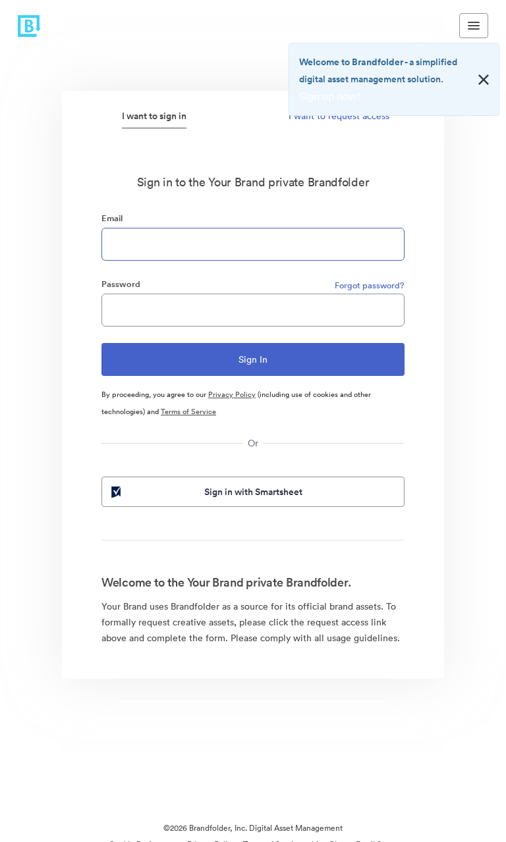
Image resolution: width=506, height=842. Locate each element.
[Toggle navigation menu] (473, 25)
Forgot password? (370, 285)
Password (120, 284)
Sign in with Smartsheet (253, 491)
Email (112, 218)
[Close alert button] (483, 80)
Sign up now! (329, 96)
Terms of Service (188, 411)
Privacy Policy (232, 394)
